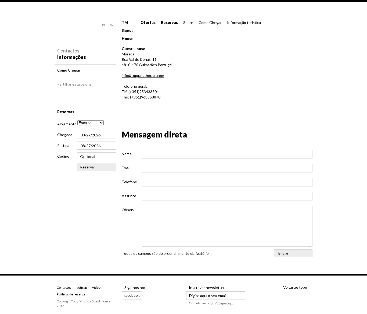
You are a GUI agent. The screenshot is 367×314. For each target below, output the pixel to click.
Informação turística (244, 22)
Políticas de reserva (71, 294)
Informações (71, 57)
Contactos (64, 287)
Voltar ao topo (295, 287)
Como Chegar (210, 22)
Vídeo (96, 287)
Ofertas (148, 22)
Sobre (188, 22)
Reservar (87, 167)
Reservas (169, 22)
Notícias (82, 287)
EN (112, 25)
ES (104, 25)
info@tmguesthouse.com (143, 75)
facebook (132, 295)
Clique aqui (225, 303)
